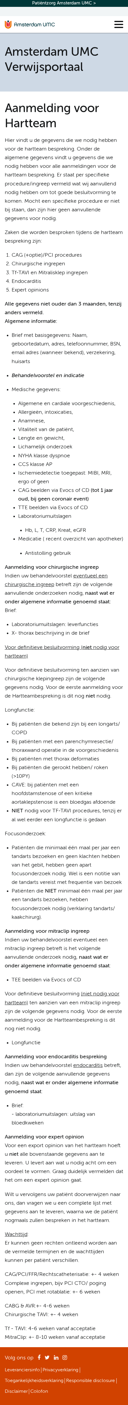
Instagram (65, 1359)
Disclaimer (16, 1391)
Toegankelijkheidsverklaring (34, 1380)
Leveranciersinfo (22, 1370)
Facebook (39, 1359)
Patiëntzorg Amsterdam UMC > (64, 3)
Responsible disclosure (90, 1380)
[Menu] (119, 24)
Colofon (39, 1391)
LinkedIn (56, 1359)
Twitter (47, 1359)
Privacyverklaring (60, 1370)
